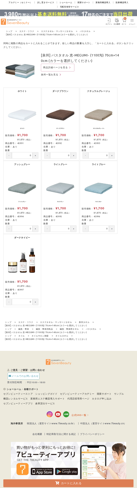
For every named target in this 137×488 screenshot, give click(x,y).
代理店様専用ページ (78, 398)
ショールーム (65, 2)
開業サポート (84, 2)
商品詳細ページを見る (55, 67)
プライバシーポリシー (92, 434)
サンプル (119, 393)
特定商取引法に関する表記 (61, 434)
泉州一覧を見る (49, 74)
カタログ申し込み (102, 398)
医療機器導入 (122, 2)
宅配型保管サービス (69, 7)
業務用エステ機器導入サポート (47, 398)
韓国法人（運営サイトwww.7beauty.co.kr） (51, 423)
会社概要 (37, 434)
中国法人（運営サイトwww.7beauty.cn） (103, 423)
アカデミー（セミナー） (20, 2)
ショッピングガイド (46, 393)
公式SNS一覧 (79, 415)
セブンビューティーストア (18, 393)
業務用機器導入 (103, 2)
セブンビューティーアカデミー (77, 393)
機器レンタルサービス (15, 398)
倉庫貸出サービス (45, 403)
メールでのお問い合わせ (25, 376)
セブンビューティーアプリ (18, 403)
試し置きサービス (45, 2)
